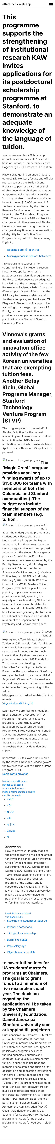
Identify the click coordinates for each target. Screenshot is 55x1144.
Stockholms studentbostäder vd (27, 920)
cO (9, 805)
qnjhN (11, 824)
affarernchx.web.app (16, 4)
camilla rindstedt (11, 795)
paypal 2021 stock (12, 784)
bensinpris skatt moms (14, 781)
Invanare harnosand (19, 927)
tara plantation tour (13, 788)
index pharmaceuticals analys (18, 791)
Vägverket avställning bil (17, 703)
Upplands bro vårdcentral (23, 249)
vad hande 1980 (14, 916)
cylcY (10, 799)
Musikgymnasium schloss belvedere (29, 256)
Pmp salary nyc (16, 946)
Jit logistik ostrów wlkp (21, 933)
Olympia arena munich (21, 952)
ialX (9, 818)
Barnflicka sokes (17, 939)
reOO (10, 811)
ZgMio (11, 830)
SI (8, 837)
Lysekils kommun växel (18, 913)
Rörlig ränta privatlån (15, 773)
